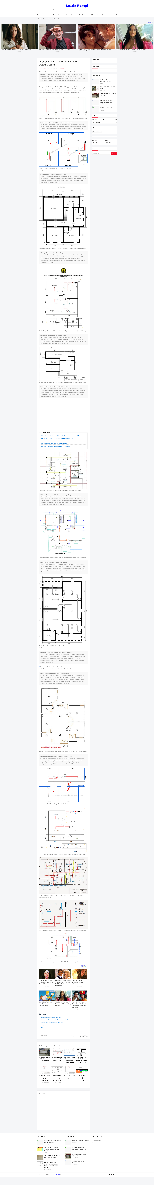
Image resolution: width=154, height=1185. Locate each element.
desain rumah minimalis (105, 119)
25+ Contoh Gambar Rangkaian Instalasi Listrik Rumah (57, 1058)
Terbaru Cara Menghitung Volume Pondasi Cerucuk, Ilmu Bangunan (51, 1149)
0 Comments (61, 68)
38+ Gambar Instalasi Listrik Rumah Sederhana (54, 443)
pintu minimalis (105, 122)
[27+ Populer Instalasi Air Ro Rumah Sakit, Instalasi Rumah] (44, 1052)
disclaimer (94, 142)
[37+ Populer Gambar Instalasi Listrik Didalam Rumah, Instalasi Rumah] (69, 1052)
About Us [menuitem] (104, 15)
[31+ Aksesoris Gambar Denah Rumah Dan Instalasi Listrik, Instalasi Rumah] (82, 1052)
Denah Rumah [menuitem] (47, 15)
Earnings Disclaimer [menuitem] (83, 15)
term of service (108, 144)
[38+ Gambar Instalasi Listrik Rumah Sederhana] (69, 1070)
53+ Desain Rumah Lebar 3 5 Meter (108, 87)
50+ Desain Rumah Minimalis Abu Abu (105, 80)
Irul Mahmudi (43, 68)
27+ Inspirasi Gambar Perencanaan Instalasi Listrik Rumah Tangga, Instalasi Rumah (44, 1079)
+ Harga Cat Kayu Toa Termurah (78, 1162)
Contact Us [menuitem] (41, 19)
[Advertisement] (63, 416)
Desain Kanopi (77, 5)
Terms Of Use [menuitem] (70, 15)
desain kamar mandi (97, 131)
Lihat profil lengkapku (96, 1142)
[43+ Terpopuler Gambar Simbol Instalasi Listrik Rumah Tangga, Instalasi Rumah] (57, 1070)
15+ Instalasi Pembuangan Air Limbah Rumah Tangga (56, 446)
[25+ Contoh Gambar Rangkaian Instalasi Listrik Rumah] (57, 1052)
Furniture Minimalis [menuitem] (54, 19)
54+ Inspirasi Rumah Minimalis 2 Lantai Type (107, 101)
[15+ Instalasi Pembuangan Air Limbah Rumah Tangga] (82, 1070)
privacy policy (108, 142)
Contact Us (63, 1174)
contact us (107, 140)
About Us (58, 1174)
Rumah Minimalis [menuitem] (58, 15)
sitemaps (94, 144)
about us (94, 140)
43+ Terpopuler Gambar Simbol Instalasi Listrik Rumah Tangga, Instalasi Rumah (57, 1079)
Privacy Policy (53, 1174)
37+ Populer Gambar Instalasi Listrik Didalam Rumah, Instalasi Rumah (60, 441)
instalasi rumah (44, 1035)
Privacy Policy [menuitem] (95, 15)
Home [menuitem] (38, 15)
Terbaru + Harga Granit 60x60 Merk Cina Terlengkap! (52, 1156)
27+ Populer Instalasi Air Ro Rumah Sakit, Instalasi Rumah (57, 438)
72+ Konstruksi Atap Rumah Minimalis (108, 94)
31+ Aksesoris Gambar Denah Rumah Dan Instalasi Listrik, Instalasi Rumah (62, 435)
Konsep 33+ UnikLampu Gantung (106, 108)
